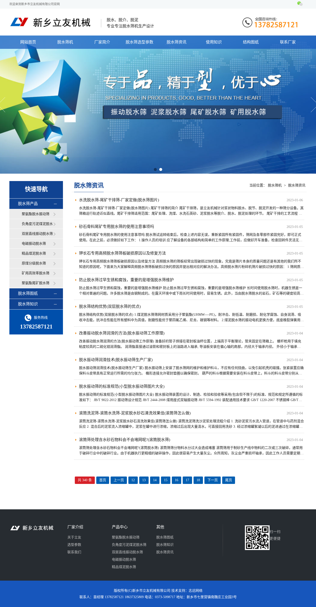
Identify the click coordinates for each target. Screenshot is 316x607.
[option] (158, 105)
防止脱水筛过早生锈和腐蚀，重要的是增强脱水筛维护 (126, 280)
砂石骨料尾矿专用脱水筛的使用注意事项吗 (116, 226)
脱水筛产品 (28, 204)
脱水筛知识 (28, 304)
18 (198, 480)
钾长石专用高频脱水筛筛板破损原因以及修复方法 (122, 253)
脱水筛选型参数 (139, 42)
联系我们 (74, 552)
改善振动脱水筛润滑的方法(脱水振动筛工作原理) (121, 333)
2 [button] (160, 169)
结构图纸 (251, 42)
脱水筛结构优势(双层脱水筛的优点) (110, 306)
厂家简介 (102, 42)
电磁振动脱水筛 (34, 243)
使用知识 (214, 42)
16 (176, 480)
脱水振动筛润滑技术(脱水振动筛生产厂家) (116, 360)
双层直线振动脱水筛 (37, 234)
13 (144, 480)
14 (155, 480)
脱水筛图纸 (28, 293)
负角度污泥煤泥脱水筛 (37, 225)
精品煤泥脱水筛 (34, 253)
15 (165, 480)
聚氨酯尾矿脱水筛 (35, 283)
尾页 (228, 480)
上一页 (119, 480)
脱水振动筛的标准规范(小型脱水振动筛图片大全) (121, 386)
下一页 (212, 480)
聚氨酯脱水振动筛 (35, 214)
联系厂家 (288, 42)
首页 (102, 480)
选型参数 (74, 545)
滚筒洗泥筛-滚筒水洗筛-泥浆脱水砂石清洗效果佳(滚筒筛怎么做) (135, 413)
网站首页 (28, 42)
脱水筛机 (65, 42)
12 (133, 480)
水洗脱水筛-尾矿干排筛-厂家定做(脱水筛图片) (119, 200)
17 (187, 480)
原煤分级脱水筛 (34, 263)
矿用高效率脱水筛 (35, 273)
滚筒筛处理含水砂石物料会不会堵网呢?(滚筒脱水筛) (124, 440)
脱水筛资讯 (176, 42)
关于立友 (74, 537)
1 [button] (155, 169)
